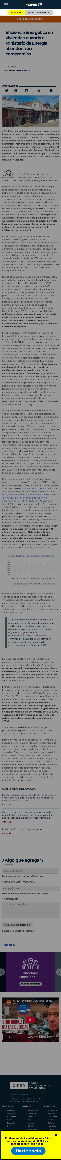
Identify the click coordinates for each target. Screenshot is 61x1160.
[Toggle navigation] (6, 4)
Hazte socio (28, 1150)
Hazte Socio (16, 12)
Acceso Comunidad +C (39, 12)
